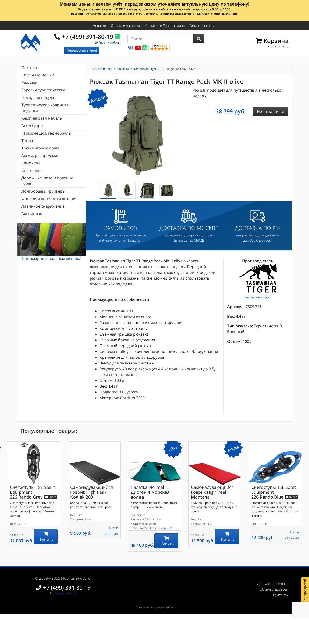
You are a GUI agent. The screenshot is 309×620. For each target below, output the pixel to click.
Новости (99, 25)
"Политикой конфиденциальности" (216, 13)
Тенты (27, 140)
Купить (46, 539)
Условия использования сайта (154, 607)
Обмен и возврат (203, 25)
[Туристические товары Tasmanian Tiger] (257, 278)
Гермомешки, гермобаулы (46, 133)
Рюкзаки (29, 82)
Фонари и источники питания (49, 198)
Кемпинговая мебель (41, 118)
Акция (98, 98)
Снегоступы (32, 170)
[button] (198, 38)
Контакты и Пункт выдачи (165, 25)
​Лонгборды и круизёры (43, 191)
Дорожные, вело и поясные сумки (47, 180)
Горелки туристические (43, 90)
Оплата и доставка (125, 25)
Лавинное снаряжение (42, 206)
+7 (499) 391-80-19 (87, 36)
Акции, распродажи (39, 155)
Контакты (280, 595)
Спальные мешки (37, 75)
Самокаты (30, 163)
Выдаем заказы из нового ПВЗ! (100, 9)
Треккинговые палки (40, 148)
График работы (109, 42)
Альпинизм (32, 213)
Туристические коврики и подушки (45, 107)
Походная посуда (37, 97)
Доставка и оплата (272, 583)
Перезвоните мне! (82, 50)
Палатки (29, 67)
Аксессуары (32, 125)
